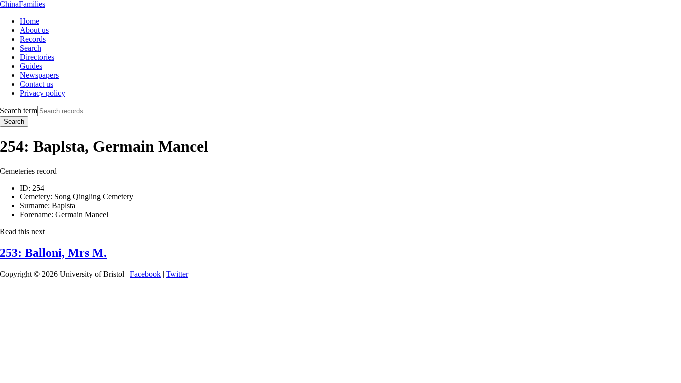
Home (29, 21)
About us (34, 30)
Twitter (177, 274)
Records (33, 39)
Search (30, 48)
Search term (18, 110)
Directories (37, 57)
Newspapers (39, 75)
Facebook (145, 274)
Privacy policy (42, 93)
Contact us (36, 84)
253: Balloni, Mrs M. (53, 252)
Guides (31, 66)
